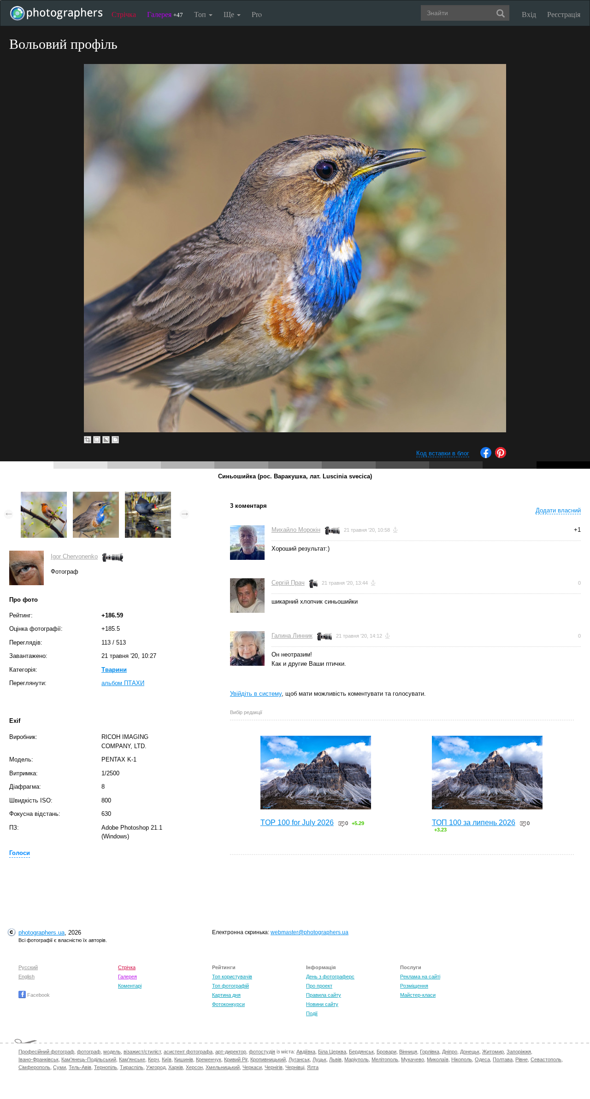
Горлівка (429, 1051)
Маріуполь (356, 1059)
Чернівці (294, 1067)
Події (312, 1013)
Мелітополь (385, 1059)
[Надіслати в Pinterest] (500, 456)
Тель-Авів (80, 1067)
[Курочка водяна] (148, 496)
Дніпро (449, 1051)
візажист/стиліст (142, 1051)
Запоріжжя (519, 1051)
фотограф (88, 1051)
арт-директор (230, 1051)
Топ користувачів (232, 976)
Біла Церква (332, 1051)
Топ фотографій (230, 986)
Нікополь (461, 1059)
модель (112, 1051)
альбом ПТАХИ (122, 683)
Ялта (313, 1067)
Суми (59, 1067)
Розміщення (414, 986)
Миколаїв (437, 1059)
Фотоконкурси (228, 1004)
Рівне (521, 1059)
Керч (153, 1059)
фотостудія (262, 1051)
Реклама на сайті (420, 976)
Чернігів (274, 1067)
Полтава (503, 1059)
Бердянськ (361, 1051)
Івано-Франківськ (38, 1059)
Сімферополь (34, 1067)
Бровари (386, 1051)
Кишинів (183, 1059)
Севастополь (546, 1059)
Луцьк (319, 1059)
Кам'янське (132, 1059)
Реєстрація (563, 14)
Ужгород (155, 1067)
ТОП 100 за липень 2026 (473, 822)
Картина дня (226, 995)
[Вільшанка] (44, 496)
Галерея (165, 14)
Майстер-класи (418, 995)
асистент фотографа (188, 1051)
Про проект (319, 986)
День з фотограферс (330, 976)
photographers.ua (41, 932)
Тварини (114, 669)
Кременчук (208, 1059)
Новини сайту (322, 1004)
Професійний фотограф (46, 1051)
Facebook (38, 995)
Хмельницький (223, 1067)
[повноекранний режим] (115, 439)
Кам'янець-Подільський (88, 1059)
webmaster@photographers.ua (309, 932)
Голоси (19, 852)
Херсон (194, 1067)
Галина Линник (292, 635)
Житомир (493, 1051)
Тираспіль (131, 1067)
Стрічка (124, 14)
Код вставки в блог (442, 453)
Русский (28, 967)
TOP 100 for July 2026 (297, 822)
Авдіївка (305, 1051)
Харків (175, 1067)
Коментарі (130, 986)
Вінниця (408, 1051)
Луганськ (299, 1059)
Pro (257, 14)
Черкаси (252, 1067)
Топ (201, 14)
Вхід (529, 14)
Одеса (482, 1059)
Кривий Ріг (236, 1059)
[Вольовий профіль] (96, 496)
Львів (335, 1059)
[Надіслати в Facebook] (485, 456)
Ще (230, 14)
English (26, 976)
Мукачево (412, 1059)
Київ (166, 1059)
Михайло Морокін (295, 529)
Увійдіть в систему (256, 693)
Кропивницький (268, 1059)
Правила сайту (323, 995)
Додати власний (558, 510)
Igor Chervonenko (74, 556)
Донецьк (469, 1051)
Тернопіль (105, 1067)
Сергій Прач (288, 582)
